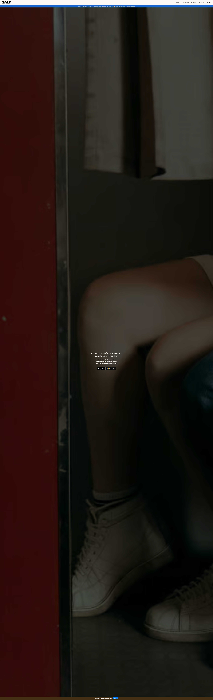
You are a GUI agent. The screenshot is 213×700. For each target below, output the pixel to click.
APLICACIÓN (186, 2)
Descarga (115, 698)
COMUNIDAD (202, 2)
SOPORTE (209, 2)
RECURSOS (193, 2)
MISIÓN (178, 2)
